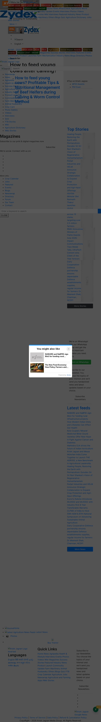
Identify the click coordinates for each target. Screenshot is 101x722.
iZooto (69, 375)
